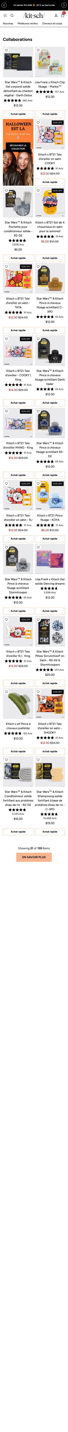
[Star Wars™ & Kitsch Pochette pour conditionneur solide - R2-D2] (18, 202)
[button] (6, 50)
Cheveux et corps (52, 23)
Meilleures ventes (28, 23)
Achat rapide (18, 114)
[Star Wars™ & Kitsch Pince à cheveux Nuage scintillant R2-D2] (50, 423)
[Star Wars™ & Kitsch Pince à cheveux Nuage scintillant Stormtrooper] (18, 559)
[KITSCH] (34, 15)
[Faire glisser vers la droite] (64, 5)
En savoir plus (34, 857)
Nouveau (8, 23)
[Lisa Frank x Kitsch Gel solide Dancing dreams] (50, 559)
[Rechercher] (12, 15)
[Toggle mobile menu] (5, 15)
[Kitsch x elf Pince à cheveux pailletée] (18, 703)
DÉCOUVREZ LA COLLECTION (18, 147)
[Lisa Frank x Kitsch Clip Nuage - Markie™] (50, 62)
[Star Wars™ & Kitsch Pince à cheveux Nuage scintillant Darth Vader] (50, 350)
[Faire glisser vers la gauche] (4, 5)
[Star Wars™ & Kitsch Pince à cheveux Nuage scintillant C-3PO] (50, 278)
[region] (34, 5)
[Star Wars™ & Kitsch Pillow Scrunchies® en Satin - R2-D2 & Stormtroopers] (50, 631)
